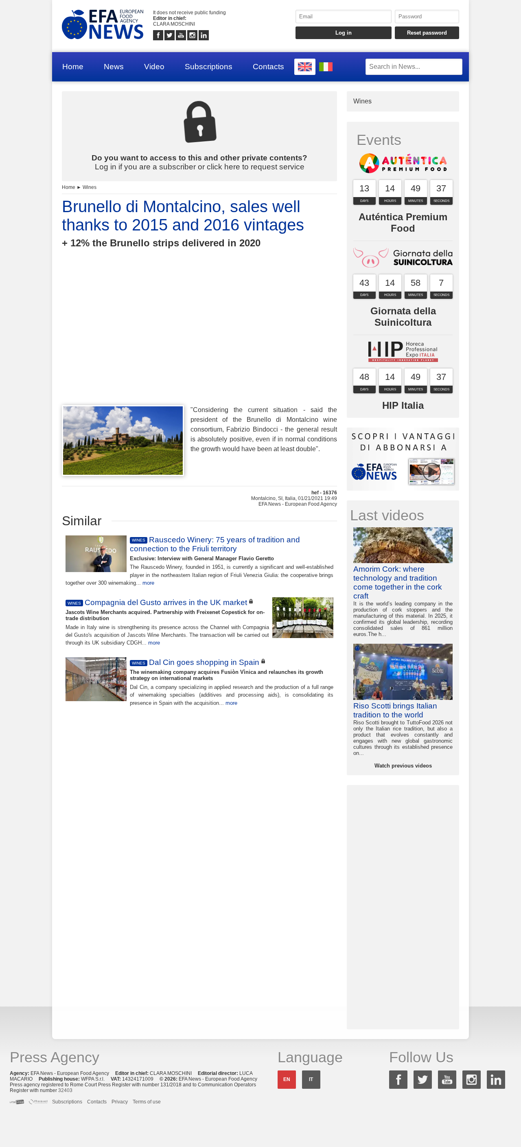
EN (286, 1079)
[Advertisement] (199, 342)
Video (154, 66)
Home (72, 66)
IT (311, 1079)
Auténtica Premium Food (403, 222)
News (114, 66)
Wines (89, 187)
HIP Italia (403, 405)
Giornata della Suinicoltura (403, 316)
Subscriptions (208, 66)
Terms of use (147, 1102)
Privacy (120, 1102)
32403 (65, 1090)
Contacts (268, 66)
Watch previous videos (403, 766)
